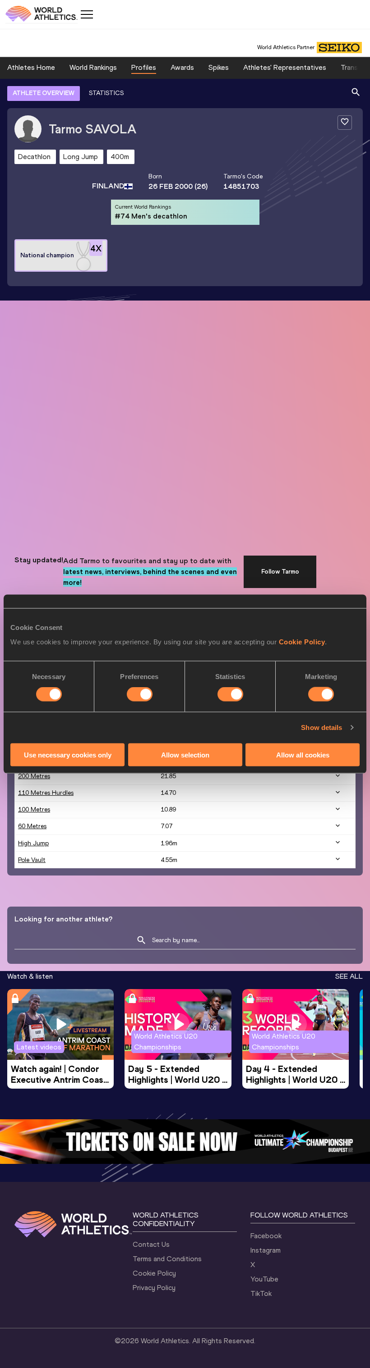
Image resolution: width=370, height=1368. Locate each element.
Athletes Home (31, 67)
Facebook (266, 1235)
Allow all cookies (302, 754)
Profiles (143, 67)
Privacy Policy (154, 1287)
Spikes (218, 67)
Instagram (265, 1250)
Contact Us (151, 1244)
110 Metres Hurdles (46, 793)
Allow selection (185, 754)
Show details (321, 727)
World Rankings (93, 67)
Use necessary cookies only (67, 754)
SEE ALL (349, 976)
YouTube (264, 1279)
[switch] (140, 694)
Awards (182, 67)
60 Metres (32, 826)
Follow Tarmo (280, 571)
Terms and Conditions (167, 1258)
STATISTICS (106, 93)
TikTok (261, 1293)
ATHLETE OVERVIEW (43, 93)
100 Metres (34, 809)
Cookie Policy (302, 641)
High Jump (33, 843)
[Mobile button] (87, 14)
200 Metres (34, 776)
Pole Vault (32, 860)
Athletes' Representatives (284, 67)
